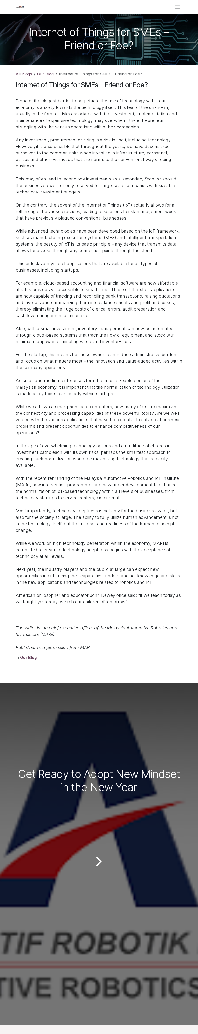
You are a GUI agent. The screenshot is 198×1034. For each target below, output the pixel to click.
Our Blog (45, 74)
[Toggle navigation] (177, 7)
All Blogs (24, 74)
